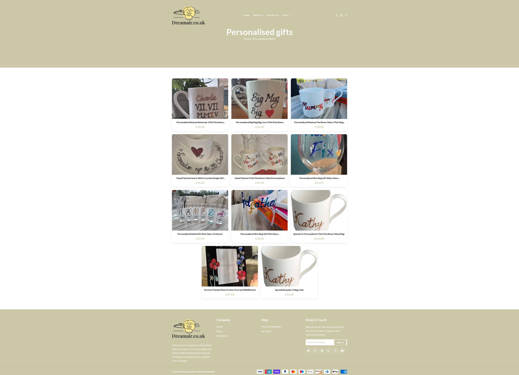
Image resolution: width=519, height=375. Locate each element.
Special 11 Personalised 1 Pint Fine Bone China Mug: (319, 234)
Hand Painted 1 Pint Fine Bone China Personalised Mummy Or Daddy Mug (259, 178)
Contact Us (272, 15)
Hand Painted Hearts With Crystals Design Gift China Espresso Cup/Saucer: (200, 178)
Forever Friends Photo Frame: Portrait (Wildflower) (230, 290)
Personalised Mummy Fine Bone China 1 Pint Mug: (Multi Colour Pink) (319, 122)
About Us (258, 15)
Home (247, 15)
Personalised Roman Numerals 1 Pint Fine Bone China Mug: (200, 122)
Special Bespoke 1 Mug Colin (289, 290)
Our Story (266, 331)
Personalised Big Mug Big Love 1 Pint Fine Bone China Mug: (259, 122)
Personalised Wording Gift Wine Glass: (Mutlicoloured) (319, 178)
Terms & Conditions (271, 326)
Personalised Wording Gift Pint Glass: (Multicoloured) (259, 234)
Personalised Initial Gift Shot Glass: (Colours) (200, 234)
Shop (286, 15)
